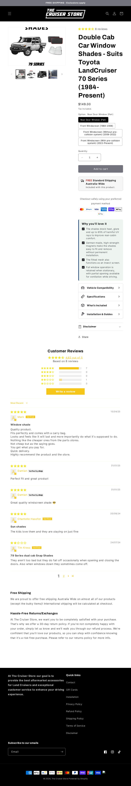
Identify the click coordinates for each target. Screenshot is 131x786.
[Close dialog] (115, 363)
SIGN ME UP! (65, 404)
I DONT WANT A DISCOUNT (65, 414)
